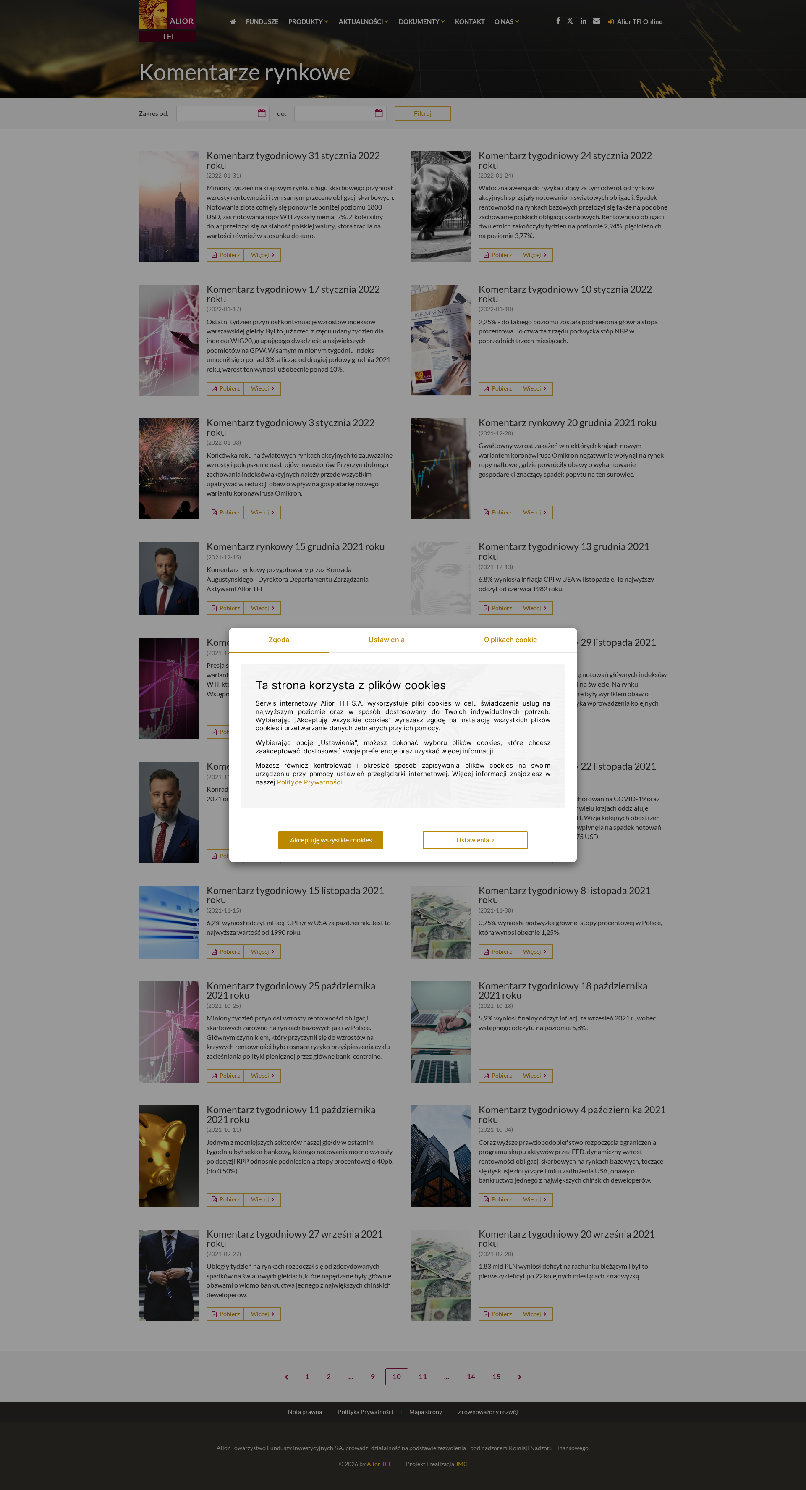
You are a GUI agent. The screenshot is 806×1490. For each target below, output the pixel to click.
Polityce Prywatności (309, 782)
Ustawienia (387, 639)
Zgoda (279, 639)
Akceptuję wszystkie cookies (331, 840)
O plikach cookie (510, 639)
